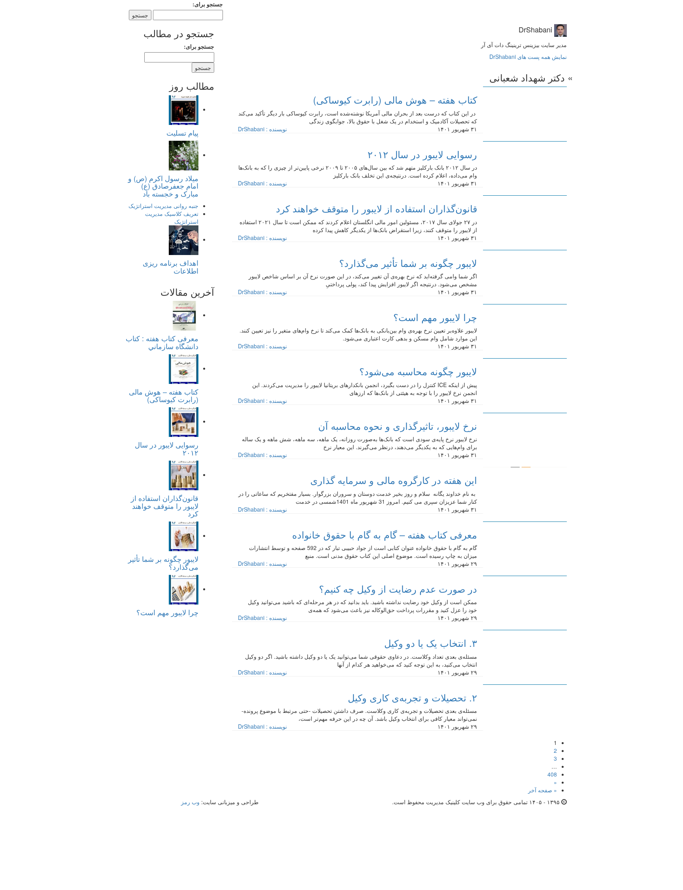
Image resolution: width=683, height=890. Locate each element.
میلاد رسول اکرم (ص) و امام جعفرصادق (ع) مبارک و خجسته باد (163, 186)
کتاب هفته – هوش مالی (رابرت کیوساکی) (163, 395)
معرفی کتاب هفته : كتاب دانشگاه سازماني (162, 342)
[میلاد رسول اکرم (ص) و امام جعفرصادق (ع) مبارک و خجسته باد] (183, 155)
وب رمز (190, 802)
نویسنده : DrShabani (262, 129)
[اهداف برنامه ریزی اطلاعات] (183, 239)
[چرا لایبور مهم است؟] (183, 589)
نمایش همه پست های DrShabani (528, 56)
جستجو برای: (207, 4)
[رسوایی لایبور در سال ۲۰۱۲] (183, 421)
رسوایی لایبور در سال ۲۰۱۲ (166, 448)
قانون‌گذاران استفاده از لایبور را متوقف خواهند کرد (164, 506)
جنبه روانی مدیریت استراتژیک (163, 206)
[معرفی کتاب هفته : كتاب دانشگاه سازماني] (183, 315)
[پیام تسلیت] (183, 109)
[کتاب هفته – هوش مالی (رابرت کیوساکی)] (183, 368)
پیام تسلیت (182, 132)
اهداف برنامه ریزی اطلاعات (170, 266)
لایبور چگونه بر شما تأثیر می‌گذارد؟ (163, 563)
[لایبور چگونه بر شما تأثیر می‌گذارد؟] (183, 535)
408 (552, 774)
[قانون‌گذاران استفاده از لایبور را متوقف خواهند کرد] (183, 474)
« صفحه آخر (542, 790)
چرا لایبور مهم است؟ (167, 612)
